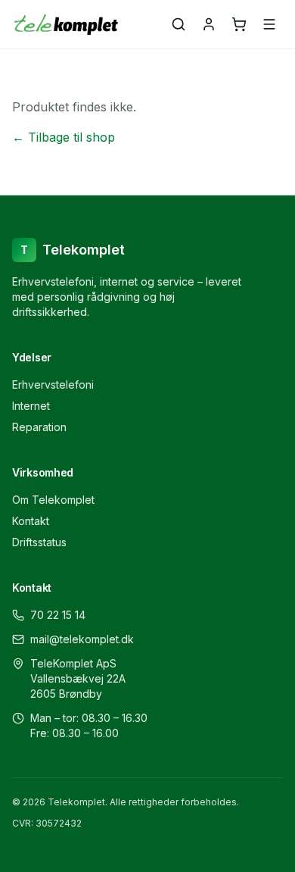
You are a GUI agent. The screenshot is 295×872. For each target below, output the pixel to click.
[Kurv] (239, 24)
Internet (31, 405)
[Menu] (269, 24)
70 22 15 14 (57, 614)
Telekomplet (72, 250)
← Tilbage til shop (63, 137)
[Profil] (208, 24)
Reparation (39, 426)
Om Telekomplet (53, 499)
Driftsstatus (39, 542)
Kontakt (30, 520)
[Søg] (178, 24)
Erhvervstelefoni (53, 384)
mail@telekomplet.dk (82, 639)
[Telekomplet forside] (66, 24)
